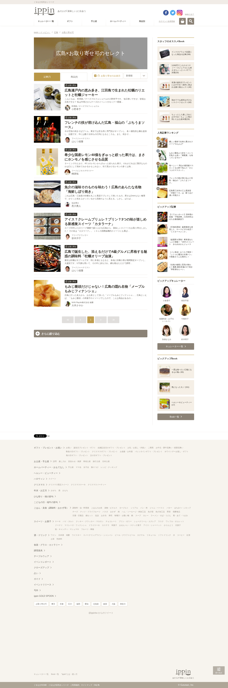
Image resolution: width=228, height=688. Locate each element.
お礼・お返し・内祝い (137, 448)
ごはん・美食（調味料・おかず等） (51, 508)
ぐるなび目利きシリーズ (58, 685)
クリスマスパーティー (97, 485)
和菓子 (114, 525)
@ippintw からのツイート (101, 613)
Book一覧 (55, 674)
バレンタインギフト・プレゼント (148, 451)
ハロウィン (39, 479)
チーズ (75, 512)
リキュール (151, 535)
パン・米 (144, 508)
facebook (166, 13)
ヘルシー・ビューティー (46, 473)
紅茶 (188, 535)
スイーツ (52, 479)
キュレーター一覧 (41, 674)
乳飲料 (59, 539)
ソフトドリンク (164, 535)
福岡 (78, 604)
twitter (173, 13)
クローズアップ (41, 567)
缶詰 (97, 515)
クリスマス (39, 484)
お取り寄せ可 (41, 604)
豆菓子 (178, 525)
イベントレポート (42, 562)
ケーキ (58, 521)
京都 (61, 604)
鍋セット (89, 515)
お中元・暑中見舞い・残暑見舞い (169, 448)
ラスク (161, 521)
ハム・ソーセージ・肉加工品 (134, 512)
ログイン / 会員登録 (167, 21)
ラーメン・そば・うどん (161, 515)
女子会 (86, 467)
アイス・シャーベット (152, 525)
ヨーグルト (124, 508)
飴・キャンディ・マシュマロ (67, 529)
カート (182, 21)
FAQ (95, 685)
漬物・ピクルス (110, 508)
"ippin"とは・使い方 (69, 674)
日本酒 (61, 535)
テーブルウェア (41, 556)
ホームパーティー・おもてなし (49, 467)
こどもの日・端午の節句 (46, 502)
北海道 (96, 604)
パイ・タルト (68, 521)
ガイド (37, 579)
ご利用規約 (74, 685)
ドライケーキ (94, 525)
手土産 (71, 467)
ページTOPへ (219, 680)
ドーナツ (58, 525)
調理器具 (38, 550)
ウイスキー (76, 535)
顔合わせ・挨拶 (74, 461)
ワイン (53, 535)
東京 (53, 604)
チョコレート (111, 521)
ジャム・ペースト (157, 508)
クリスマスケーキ (78, 485)
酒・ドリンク (40, 535)
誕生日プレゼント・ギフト (85, 448)
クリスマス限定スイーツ (59, 485)
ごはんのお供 (96, 508)
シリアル (134, 508)
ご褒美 (151, 448)
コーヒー (180, 535)
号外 (36, 590)
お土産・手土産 (41, 461)
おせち (53, 490)
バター (169, 508)
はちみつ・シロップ (182, 508)
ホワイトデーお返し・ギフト (176, 451)
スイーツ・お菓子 (42, 521)
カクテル (141, 535)
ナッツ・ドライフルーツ (90, 512)
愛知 (86, 604)
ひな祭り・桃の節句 (43, 496)
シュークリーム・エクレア (145, 521)
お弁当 (103, 515)
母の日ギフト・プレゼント (77, 455)
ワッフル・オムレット (175, 521)
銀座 (105, 604)
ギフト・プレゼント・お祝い (48, 447)
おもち (65, 490)
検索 (190, 21)
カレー (146, 515)
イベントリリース (42, 584)
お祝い (68, 448)
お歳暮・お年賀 (126, 451)
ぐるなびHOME (40, 685)
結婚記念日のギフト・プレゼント (111, 448)
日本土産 (106, 461)
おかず (113, 512)
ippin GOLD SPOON (44, 596)
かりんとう (168, 525)
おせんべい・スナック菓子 (130, 525)
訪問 (55, 461)
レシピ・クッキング (109, 467)
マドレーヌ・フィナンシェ (76, 525)
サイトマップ (86, 685)
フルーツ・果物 (87, 529)
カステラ (105, 525)
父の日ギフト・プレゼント (101, 455)
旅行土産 (96, 461)
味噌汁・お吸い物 (122, 515)
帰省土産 (87, 461)
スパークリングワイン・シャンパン (98, 535)
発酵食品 (176, 512)
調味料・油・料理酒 (80, 508)
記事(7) (47, 77)
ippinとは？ (189, 14)
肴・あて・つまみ (180, 515)
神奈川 (123, 604)
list (48, 436)
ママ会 (78, 467)
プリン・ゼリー (125, 521)
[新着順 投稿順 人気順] (135, 76)
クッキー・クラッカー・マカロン (89, 521)
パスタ (105, 512)
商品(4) (74, 77)
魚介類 (150, 512)
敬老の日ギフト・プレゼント (78, 451)
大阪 (113, 604)
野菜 (169, 512)
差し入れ (62, 461)
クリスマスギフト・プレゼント (105, 451)
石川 (70, 604)
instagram (179, 13)
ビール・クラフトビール (125, 535)
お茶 (52, 539)
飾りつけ (94, 467)
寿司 (110, 515)
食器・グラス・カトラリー (47, 545)
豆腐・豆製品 (77, 515)
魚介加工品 (160, 512)
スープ (138, 515)
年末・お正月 (40, 490)
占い (36, 573)
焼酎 (68, 535)
